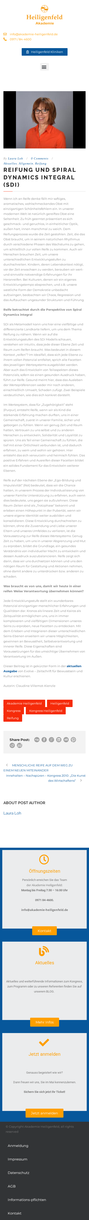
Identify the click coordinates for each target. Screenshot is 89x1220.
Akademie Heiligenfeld (24, 703)
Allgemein (26, 163)
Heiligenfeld (59, 703)
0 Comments (39, 158)
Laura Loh (15, 158)
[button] (44, 67)
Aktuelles (10, 163)
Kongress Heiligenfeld (45, 711)
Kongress (14, 711)
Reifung (41, 163)
